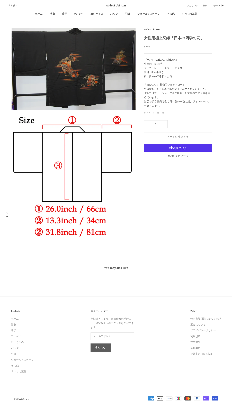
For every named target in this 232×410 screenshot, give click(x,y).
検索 (205, 6)
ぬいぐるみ (97, 14)
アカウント (192, 6)
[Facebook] (154, 113)
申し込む (100, 348)
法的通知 (195, 342)
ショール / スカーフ (148, 14)
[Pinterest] (163, 113)
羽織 (127, 14)
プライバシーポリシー (203, 330)
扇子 (64, 14)
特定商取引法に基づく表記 (205, 318)
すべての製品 (189, 14)
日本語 (11, 6)
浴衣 (52, 14)
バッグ (114, 14)
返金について (198, 324)
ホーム (39, 14)
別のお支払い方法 (178, 155)
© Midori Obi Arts (21, 399)
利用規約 (195, 336)
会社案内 (195, 348)
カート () (218, 5)
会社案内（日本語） (201, 353)
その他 (171, 14)
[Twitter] (158, 113)
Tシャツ (78, 14)
